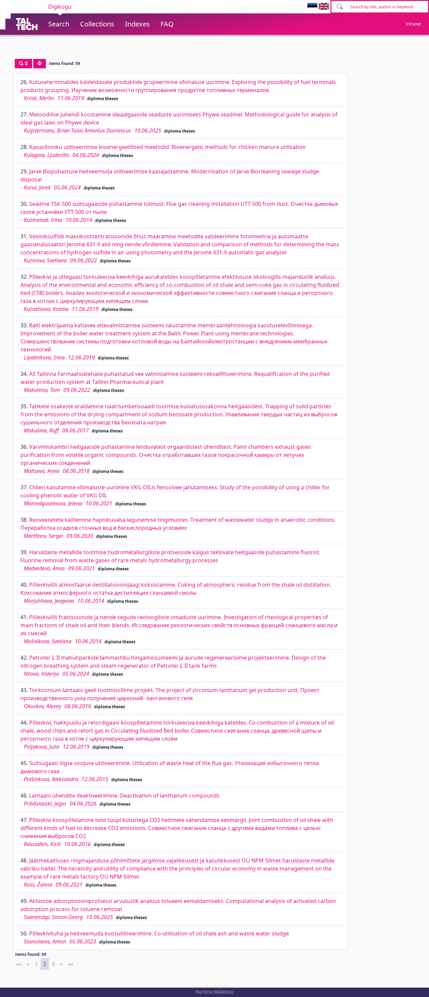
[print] (39, 63)
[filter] (23, 63)
